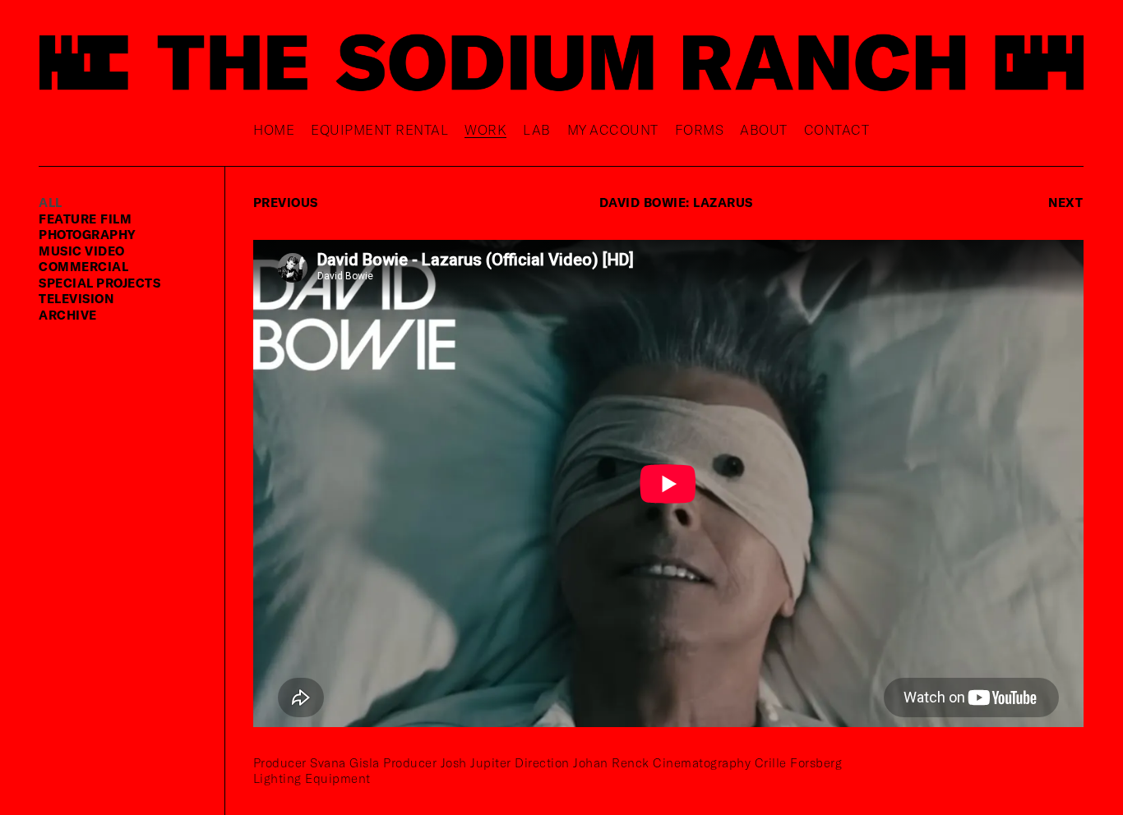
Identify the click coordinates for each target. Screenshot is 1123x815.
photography (87, 234)
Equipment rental (379, 129)
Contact (837, 129)
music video (82, 250)
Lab (537, 129)
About (764, 129)
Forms (699, 129)
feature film (85, 218)
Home (273, 129)
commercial (83, 266)
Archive (68, 314)
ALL (50, 202)
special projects (99, 282)
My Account (613, 129)
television (76, 298)
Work (485, 129)
